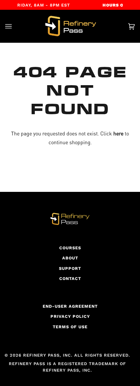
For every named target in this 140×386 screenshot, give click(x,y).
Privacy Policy (70, 316)
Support (70, 268)
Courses (70, 247)
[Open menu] (15, 26)
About (70, 257)
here (118, 134)
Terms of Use (70, 326)
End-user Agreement (70, 306)
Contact (70, 278)
